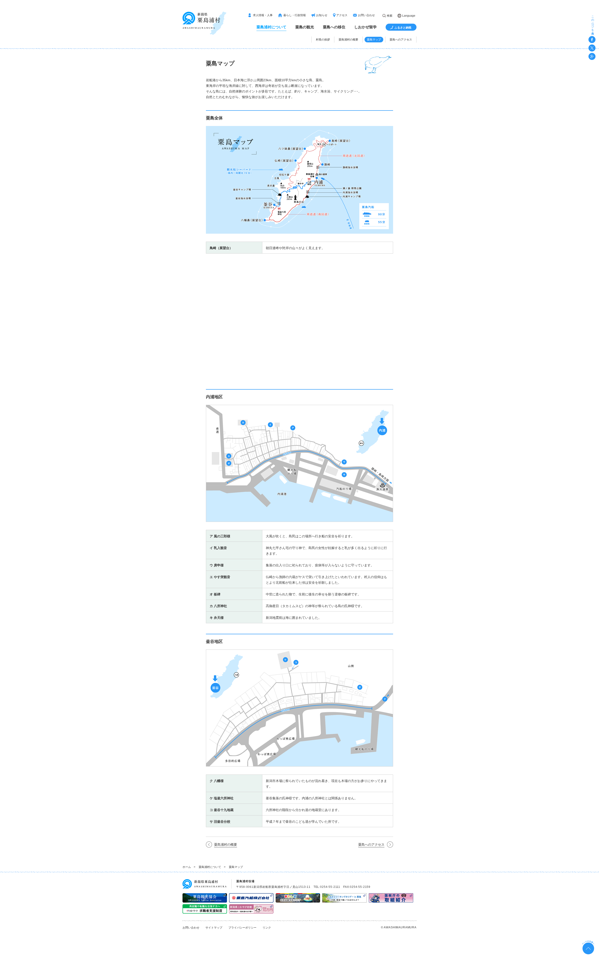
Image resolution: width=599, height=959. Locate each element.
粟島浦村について (210, 867)
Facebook (591, 39)
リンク (267, 927)
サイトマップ (213, 927)
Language (408, 15)
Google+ (591, 56)
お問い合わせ (191, 927)
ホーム (187, 867)
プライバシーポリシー (242, 927)
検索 (389, 15)
